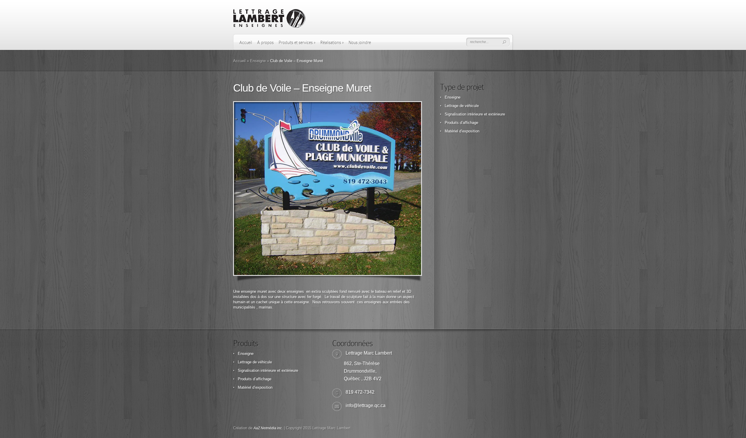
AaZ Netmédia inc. (268, 428)
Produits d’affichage (461, 122)
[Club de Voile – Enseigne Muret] (327, 188)
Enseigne (258, 61)
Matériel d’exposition (462, 131)
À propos (265, 42)
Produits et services (297, 42)
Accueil (245, 42)
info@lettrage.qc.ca (366, 405)
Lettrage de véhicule (462, 106)
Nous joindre (360, 42)
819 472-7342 (360, 392)
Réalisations (332, 42)
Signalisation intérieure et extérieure (475, 114)
